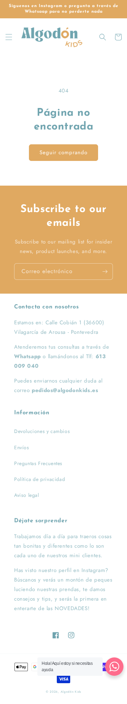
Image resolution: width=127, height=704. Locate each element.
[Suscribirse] (105, 271)
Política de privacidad (39, 479)
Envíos (21, 447)
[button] (9, 37)
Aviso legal (26, 495)
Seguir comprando (63, 152)
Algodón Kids (71, 692)
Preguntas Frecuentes (38, 463)
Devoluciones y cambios (42, 431)
